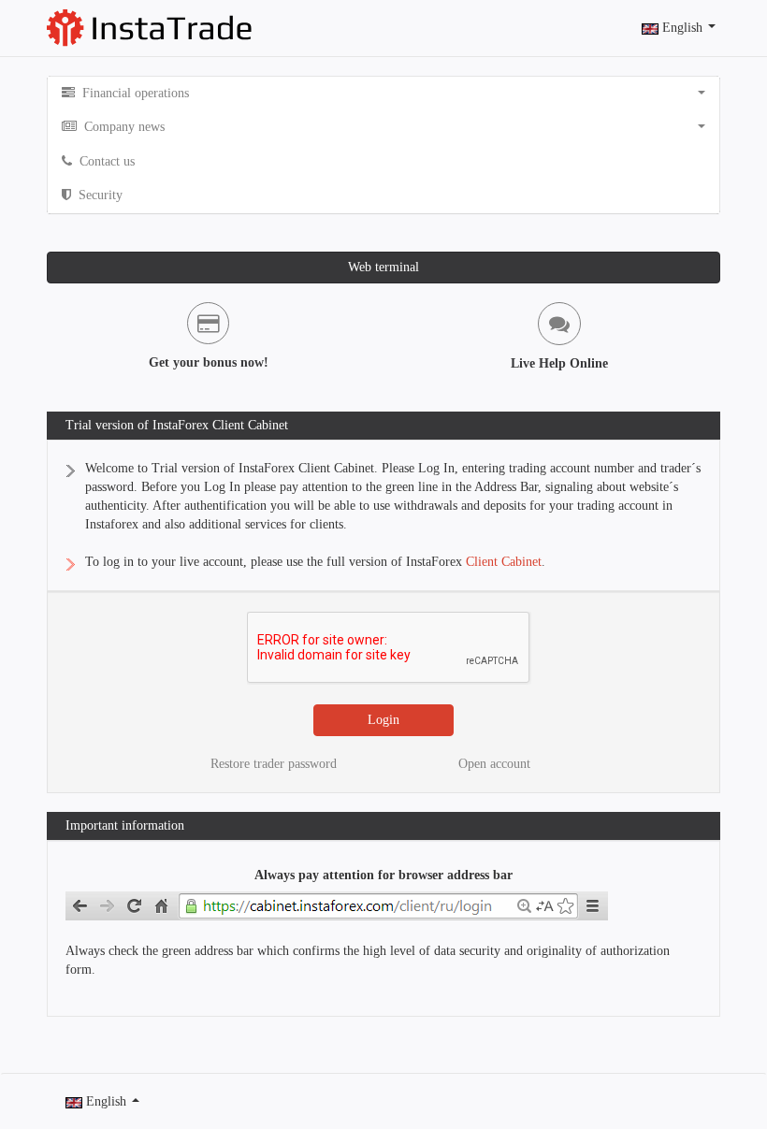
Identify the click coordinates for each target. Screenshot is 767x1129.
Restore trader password (273, 764)
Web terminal (383, 267)
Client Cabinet (504, 562)
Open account (494, 764)
